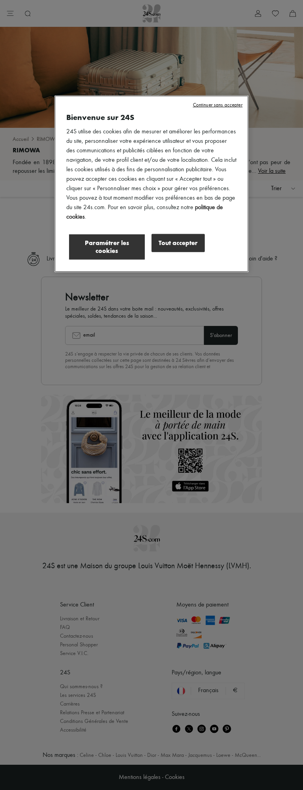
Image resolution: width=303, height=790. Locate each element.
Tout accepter (178, 243)
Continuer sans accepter (218, 105)
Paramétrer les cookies (107, 247)
